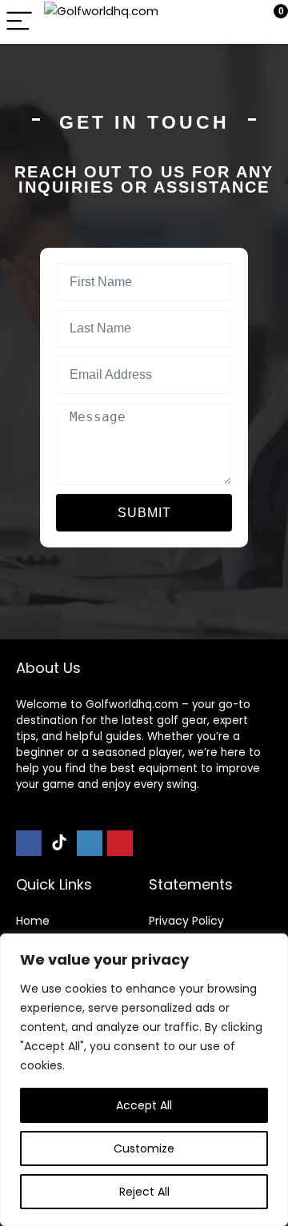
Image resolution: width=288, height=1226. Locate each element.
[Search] (204, 22)
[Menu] (19, 22)
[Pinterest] (120, 843)
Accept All (144, 1105)
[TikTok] (59, 843)
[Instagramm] (89, 843)
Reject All (144, 1192)
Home (33, 921)
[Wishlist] (238, 21)
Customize (144, 1148)
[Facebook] (29, 843)
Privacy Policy (186, 921)
